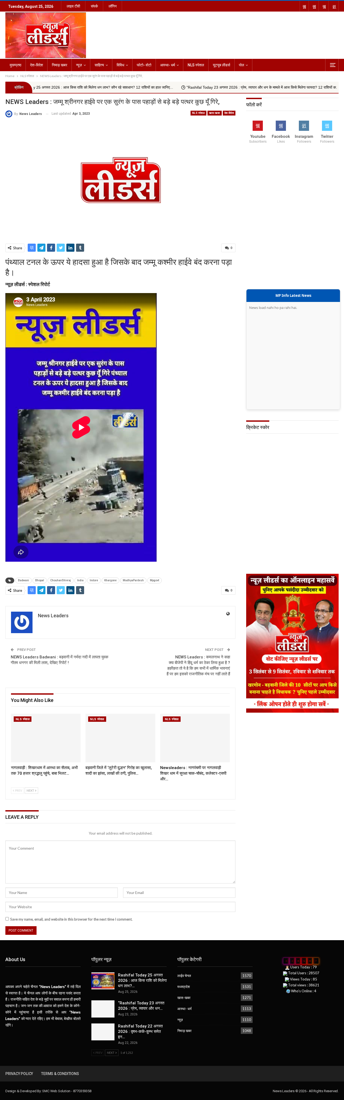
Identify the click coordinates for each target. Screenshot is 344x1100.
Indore (94, 580)
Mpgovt (154, 580)
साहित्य (99, 65)
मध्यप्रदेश (183, 986)
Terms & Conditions (60, 1074)
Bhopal (39, 580)
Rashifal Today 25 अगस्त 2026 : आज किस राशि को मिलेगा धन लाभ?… (142, 980)
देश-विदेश (36, 65)
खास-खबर (214, 112)
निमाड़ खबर (59, 65)
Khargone (110, 580)
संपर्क (94, 6)
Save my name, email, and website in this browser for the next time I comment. (71, 919)
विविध (120, 65)
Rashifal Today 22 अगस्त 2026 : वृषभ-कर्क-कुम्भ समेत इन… (140, 1031)
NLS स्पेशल (196, 65)
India (80, 580)
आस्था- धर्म (167, 65)
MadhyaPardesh (133, 580)
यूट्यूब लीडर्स (221, 65)
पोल (241, 65)
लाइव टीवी (73, 6)
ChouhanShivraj (60, 580)
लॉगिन (113, 6)
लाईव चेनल (184, 975)
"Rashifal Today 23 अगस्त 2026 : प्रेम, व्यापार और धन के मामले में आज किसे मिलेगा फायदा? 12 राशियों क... (210, 87)
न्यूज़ (79, 65)
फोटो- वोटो (144, 65)
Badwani (23, 580)
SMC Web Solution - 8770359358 (66, 1091)
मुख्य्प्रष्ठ (15, 65)
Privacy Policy (19, 1074)
